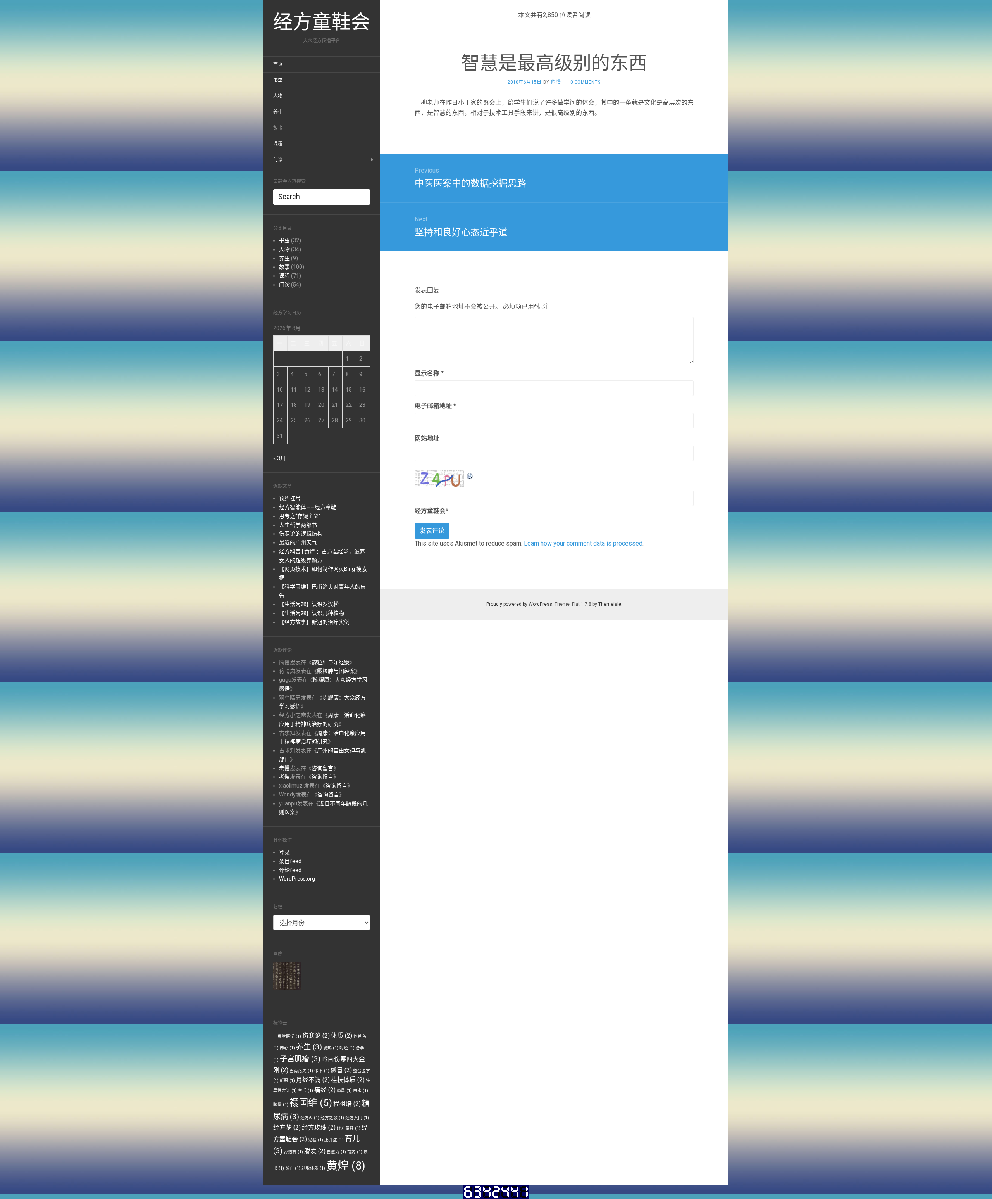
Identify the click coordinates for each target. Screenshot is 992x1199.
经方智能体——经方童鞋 (307, 507)
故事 (277, 128)
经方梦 (287, 1127)
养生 (277, 112)
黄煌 (345, 1165)
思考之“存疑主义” (300, 516)
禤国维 (310, 1102)
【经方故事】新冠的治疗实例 (314, 622)
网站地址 (427, 438)
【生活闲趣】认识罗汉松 (309, 604)
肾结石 (293, 1151)
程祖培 (347, 1103)
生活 (305, 1090)
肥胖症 (334, 1139)
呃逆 (347, 1047)
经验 (315, 1139)
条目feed (290, 861)
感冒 (341, 1070)
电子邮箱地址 (435, 405)
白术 (360, 1090)
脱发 (315, 1151)
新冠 (287, 1080)
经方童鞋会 (430, 511)
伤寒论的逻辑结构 (300, 533)
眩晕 (280, 1104)
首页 (277, 64)
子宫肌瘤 (300, 1058)
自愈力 (336, 1151)
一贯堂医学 (287, 1036)
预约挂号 (290, 498)
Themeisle (609, 604)
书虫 (277, 80)
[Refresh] (470, 475)
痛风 (344, 1090)
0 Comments (585, 82)
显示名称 (429, 373)
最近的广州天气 (298, 542)
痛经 (325, 1090)
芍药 (354, 1151)
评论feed (290, 870)
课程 (277, 144)
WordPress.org (297, 879)
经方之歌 (332, 1117)
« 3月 (279, 458)
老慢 (284, 768)
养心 (287, 1047)
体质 (341, 1035)
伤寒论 (316, 1035)
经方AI (309, 1117)
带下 (321, 1070)
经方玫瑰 (319, 1127)
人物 (277, 96)
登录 (284, 852)
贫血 (292, 1168)
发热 (330, 1047)
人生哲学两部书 (298, 525)
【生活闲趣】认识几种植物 (311, 613)
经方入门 (357, 1117)
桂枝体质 (348, 1079)
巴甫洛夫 (301, 1070)
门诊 (277, 159)
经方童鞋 (348, 1128)
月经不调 (313, 1079)
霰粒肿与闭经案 (331, 662)
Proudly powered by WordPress (519, 604)
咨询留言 (322, 768)
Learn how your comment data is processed (583, 543)
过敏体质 (313, 1168)
